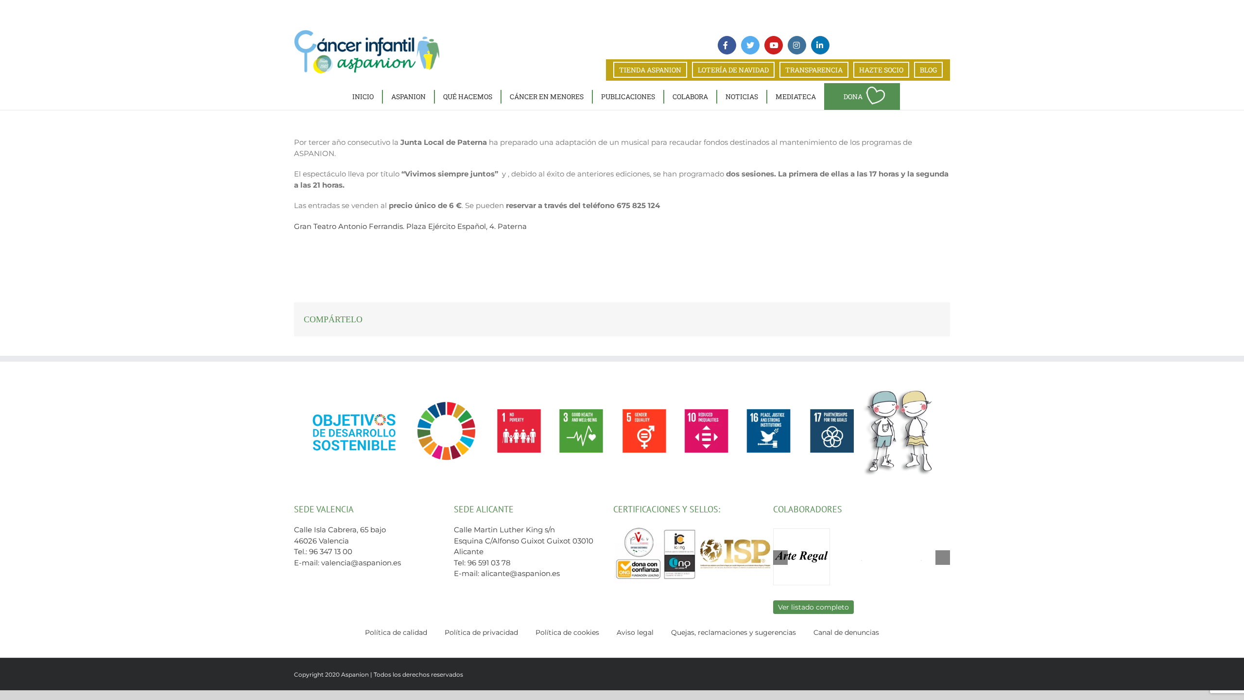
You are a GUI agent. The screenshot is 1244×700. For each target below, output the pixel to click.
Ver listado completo (813, 607)
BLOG (928, 69)
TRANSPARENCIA (814, 69)
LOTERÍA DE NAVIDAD (733, 69)
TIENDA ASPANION (650, 69)
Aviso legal (635, 632)
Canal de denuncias (846, 632)
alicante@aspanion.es (520, 573)
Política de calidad (396, 632)
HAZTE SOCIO (881, 69)
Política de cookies (567, 632)
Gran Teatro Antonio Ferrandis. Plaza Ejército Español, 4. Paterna (410, 226)
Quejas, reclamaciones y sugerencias (733, 632)
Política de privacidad (481, 632)
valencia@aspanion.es (361, 562)
